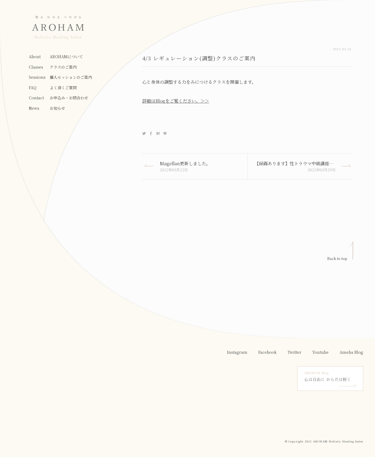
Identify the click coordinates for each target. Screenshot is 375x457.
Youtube (320, 352)
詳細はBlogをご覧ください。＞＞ (175, 101)
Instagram (237, 352)
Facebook (267, 352)
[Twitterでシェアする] (144, 133)
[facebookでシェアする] (151, 133)
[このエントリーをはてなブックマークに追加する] (158, 133)
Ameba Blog (351, 352)
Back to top (337, 258)
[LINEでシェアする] (165, 133)
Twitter (294, 352)
